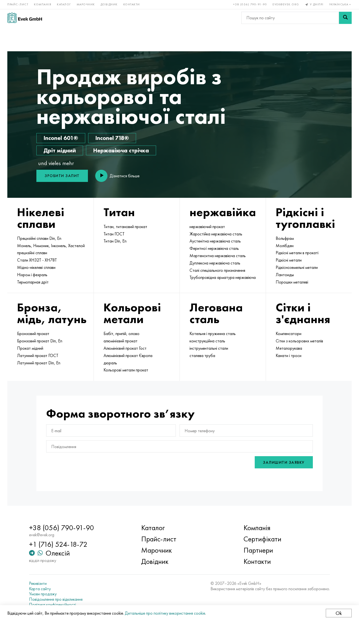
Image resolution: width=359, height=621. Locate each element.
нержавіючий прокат (207, 226)
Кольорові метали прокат (126, 370)
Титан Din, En (115, 241)
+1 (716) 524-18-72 (58, 544)
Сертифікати (262, 539)
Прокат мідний (30, 348)
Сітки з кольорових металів (299, 340)
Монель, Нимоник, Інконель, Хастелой (51, 245)
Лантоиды (285, 274)
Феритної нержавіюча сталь (214, 248)
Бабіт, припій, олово (121, 333)
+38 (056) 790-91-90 (250, 4)
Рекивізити (38, 583)
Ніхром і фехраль (32, 274)
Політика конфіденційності (52, 604)
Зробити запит (62, 175)
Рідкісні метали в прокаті (297, 252)
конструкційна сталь (207, 340)
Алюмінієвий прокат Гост (125, 348)
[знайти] (345, 18)
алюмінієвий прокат (120, 340)
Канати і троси (288, 355)
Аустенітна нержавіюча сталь (215, 241)
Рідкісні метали (289, 260)
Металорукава (289, 348)
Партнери (258, 550)
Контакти (131, 4)
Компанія (42, 4)
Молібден (285, 245)
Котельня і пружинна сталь (213, 333)
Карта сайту (40, 588)
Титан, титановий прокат (125, 226)
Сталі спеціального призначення (217, 270)
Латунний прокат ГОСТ (37, 355)
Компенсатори (288, 333)
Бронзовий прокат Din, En (39, 340)
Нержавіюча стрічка (121, 150)
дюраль (110, 362)
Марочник (86, 4)
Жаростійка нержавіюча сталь (216, 234)
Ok (339, 613)
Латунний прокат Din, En (38, 362)
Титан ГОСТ (114, 234)
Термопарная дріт (33, 282)
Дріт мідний (59, 150)
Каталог (64, 4)
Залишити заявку (284, 462)
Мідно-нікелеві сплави (36, 267)
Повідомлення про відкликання (56, 599)
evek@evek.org (286, 4)
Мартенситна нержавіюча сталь (218, 255)
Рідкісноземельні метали (297, 267)
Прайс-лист (17, 4)
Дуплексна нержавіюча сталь (215, 263)
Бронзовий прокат (33, 333)
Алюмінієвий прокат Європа (128, 355)
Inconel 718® (112, 138)
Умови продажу (43, 594)
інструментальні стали (209, 348)
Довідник (109, 4)
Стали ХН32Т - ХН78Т (37, 260)
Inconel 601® (60, 138)
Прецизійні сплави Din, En (39, 238)
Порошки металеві (292, 282)
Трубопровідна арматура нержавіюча (223, 277)
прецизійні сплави (32, 252)
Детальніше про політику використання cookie (165, 613)
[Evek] (24, 17)
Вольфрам (285, 238)
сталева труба (202, 355)
